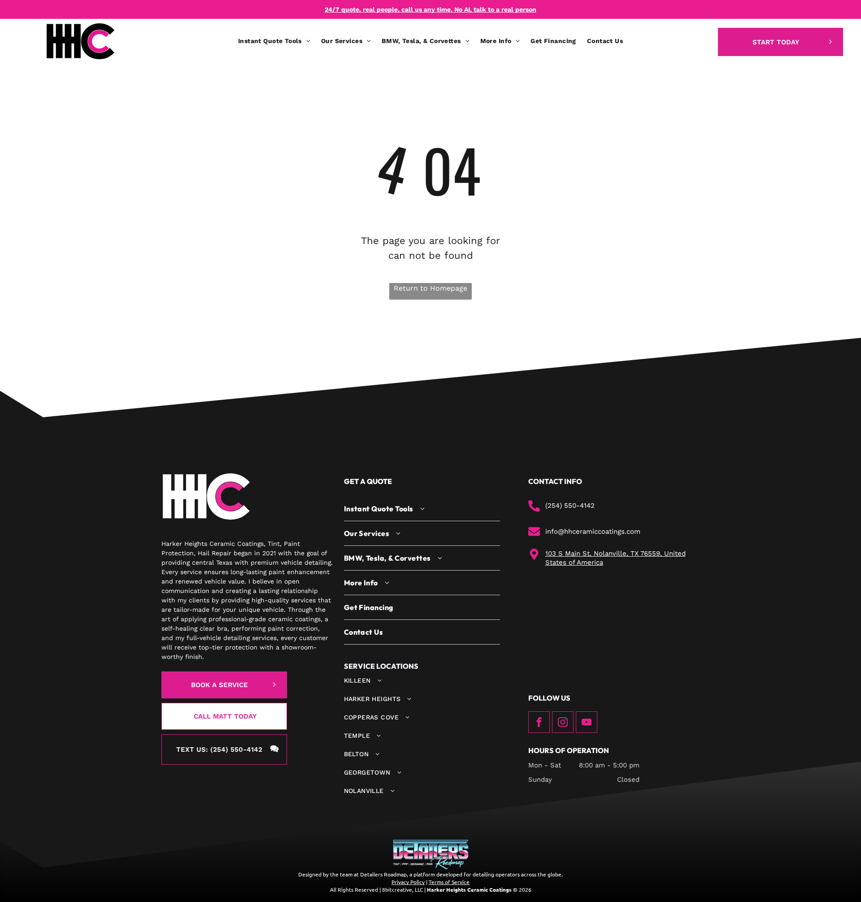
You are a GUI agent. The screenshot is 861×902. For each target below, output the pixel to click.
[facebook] (539, 723)
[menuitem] (274, 41)
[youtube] (586, 723)
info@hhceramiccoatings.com (592, 531)
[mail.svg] (534, 535)
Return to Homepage (430, 288)
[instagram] (563, 723)
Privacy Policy (408, 881)
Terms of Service (449, 881)
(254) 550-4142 (570, 505)
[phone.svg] (534, 509)
